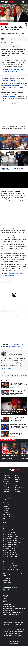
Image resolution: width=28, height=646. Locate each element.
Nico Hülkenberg (7, 514)
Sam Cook (6, 39)
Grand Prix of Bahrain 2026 (11, 556)
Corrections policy (8, 635)
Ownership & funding (17, 635)
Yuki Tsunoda (6, 510)
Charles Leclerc (6, 477)
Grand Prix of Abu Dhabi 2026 (12, 569)
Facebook (11, 631)
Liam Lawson (6, 489)
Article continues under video (14, 75)
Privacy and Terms (12, 629)
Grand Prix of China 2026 (11, 527)
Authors (5, 629)
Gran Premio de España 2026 (11, 552)
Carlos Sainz (6, 495)
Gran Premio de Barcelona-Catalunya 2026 (15, 538)
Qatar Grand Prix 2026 (10, 567)
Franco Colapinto (7, 483)
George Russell (6, 499)
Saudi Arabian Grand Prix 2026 (12, 530)
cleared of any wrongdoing (11, 85)
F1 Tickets (6, 637)
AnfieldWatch (18, 624)
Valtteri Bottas (6, 516)
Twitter (15, 631)
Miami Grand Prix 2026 (10, 532)
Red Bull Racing (18, 493)
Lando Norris (6, 479)
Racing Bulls (17, 491)
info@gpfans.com (7, 604)
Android (5, 633)
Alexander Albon (6, 493)
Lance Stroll (5, 506)
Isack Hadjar (6, 487)
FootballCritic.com (19, 622)
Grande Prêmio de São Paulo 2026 (13, 564)
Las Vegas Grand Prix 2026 (11, 565)
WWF (22, 241)
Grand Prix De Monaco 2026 (11, 536)
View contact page (6, 616)
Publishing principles (15, 633)
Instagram (20, 631)
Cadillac (16, 481)
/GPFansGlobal (7, 584)
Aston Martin (18, 477)
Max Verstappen (15, 375)
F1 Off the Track (4, 24)
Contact (22, 629)
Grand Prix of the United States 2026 (13, 560)
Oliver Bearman (6, 500)
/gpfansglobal (7, 578)
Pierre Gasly (5, 485)
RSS (18, 629)
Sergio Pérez (6, 518)
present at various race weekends (10, 130)
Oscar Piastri (6, 481)
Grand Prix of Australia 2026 (11, 525)
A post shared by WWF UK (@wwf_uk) (10, 316)
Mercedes (17, 489)
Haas (16, 485)
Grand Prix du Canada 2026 (11, 534)
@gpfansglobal (7, 580)
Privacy (10, 637)
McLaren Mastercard (19, 487)
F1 (2, 375)
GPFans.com (6, 624)
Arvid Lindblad (6, 508)
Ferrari (16, 483)
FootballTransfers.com (8, 622)
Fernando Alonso (7, 504)
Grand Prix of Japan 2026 (11, 529)
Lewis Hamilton (6, 475)
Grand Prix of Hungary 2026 (11, 546)
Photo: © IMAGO (4, 21)
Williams (17, 495)
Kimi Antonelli (6, 497)
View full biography (6, 368)
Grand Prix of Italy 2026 (10, 550)
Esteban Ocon (6, 502)
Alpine (16, 475)
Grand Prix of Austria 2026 (11, 540)
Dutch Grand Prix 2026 (10, 548)
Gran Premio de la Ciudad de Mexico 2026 (14, 562)
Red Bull (7, 375)
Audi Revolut (18, 479)
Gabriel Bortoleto (7, 512)
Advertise (6, 631)
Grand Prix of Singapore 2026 (12, 558)
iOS (9, 633)
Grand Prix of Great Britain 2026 (12, 542)
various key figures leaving (8, 96)
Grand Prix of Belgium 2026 (11, 544)
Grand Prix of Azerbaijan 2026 (12, 554)
